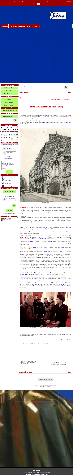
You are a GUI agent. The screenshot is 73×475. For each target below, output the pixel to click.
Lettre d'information (10, 142)
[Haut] (70, 238)
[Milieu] (70, 240)
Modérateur (11, 175)
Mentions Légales (9, 186)
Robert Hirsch (23, 92)
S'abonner (7, 156)
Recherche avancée (9, 123)
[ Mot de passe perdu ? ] (9, 213)
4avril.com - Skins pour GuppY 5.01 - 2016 (36, 474)
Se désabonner (8, 158)
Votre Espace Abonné (10, 188)
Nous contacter (9, 178)
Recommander (8, 180)
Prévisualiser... (56, 364)
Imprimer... (63, 364)
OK (38, 3)
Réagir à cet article (45, 379)
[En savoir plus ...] (45, 472)
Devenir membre (9, 192)
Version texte (8, 183)
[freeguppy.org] (27, 472)
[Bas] (70, 243)
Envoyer (9, 172)
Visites (12, 216)
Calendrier (11, 125)
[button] (29, 343)
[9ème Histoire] (58, 15)
